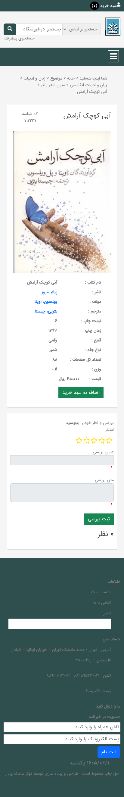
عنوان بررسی (103, 452)
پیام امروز (49, 292)
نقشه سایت (101, 592)
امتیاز (109, 429)
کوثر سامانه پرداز (18, 773)
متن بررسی (104, 480)
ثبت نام (108, 752)
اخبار (107, 613)
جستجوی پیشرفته (19, 38)
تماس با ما (102, 602)
